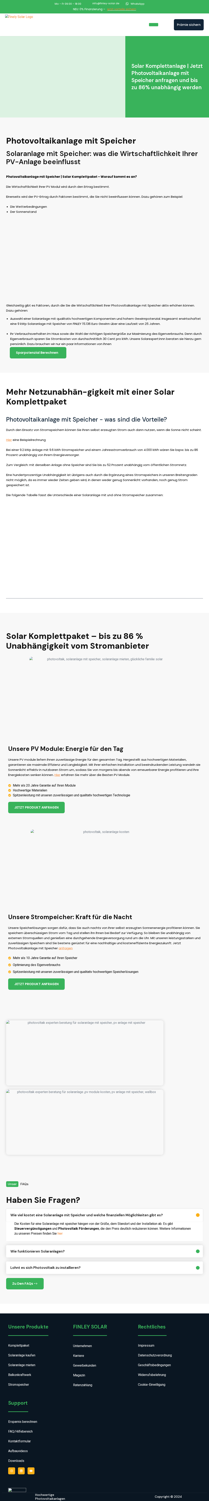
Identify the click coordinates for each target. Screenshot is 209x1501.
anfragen (66, 948)
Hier (9, 440)
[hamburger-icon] (153, 24)
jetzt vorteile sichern (121, 9)
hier (60, 1233)
